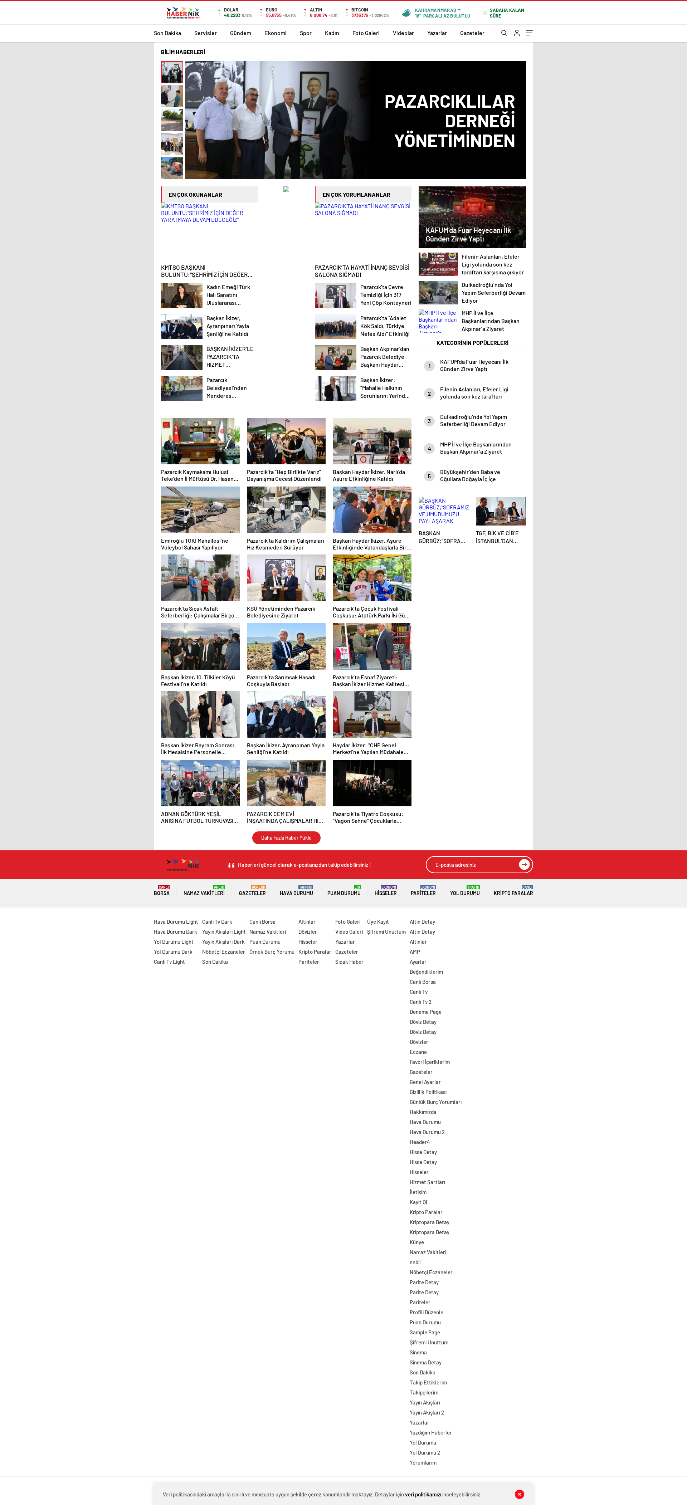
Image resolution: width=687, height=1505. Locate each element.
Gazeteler (472, 32)
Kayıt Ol (418, 1202)
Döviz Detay (423, 1021)
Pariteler (423, 890)
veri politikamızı (423, 1494)
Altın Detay (422, 921)
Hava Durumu (296, 890)
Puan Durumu (344, 890)
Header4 (420, 1142)
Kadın (332, 32)
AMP (415, 951)
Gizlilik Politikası (428, 1092)
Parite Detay (424, 1282)
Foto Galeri (366, 32)
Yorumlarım (423, 1462)
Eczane (418, 1052)
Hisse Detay (423, 1152)
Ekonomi (275, 32)
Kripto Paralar (513, 890)
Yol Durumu (465, 890)
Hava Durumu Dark (175, 931)
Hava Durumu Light (176, 921)
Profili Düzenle (426, 1312)
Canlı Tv (419, 991)
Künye (417, 1242)
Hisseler (386, 890)
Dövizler (307, 931)
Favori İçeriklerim (430, 1062)
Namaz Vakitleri (204, 890)
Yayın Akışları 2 (427, 1412)
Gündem (240, 32)
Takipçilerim (424, 1392)
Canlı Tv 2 (421, 1001)
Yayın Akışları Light (224, 931)
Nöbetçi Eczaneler (223, 951)
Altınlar (307, 921)
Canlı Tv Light (169, 961)
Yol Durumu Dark (173, 951)
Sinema (418, 1352)
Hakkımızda (423, 1112)
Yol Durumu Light (174, 941)
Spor (306, 32)
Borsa (162, 890)
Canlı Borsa (262, 921)
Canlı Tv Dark (217, 921)
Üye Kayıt (378, 921)
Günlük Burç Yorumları (436, 1102)
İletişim (418, 1192)
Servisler (205, 32)
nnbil (415, 1262)
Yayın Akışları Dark (223, 941)
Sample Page (425, 1332)
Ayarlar (418, 961)
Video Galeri (349, 931)
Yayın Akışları (425, 1402)
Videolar (403, 32)
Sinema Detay (426, 1362)
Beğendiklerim (426, 971)
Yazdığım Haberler (431, 1432)
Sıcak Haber (349, 961)
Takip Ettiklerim (428, 1382)
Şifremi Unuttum (386, 931)
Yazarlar (437, 32)
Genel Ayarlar (425, 1082)
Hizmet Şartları (427, 1182)
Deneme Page (426, 1011)
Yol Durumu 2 (425, 1452)
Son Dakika (167, 32)
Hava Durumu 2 (427, 1132)
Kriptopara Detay (429, 1222)
